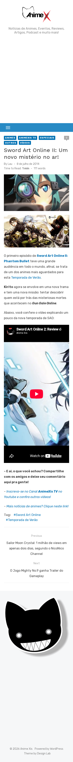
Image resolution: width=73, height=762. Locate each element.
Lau (10, 164)
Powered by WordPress (49, 749)
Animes (10, 137)
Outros (10, 142)
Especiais (47, 137)
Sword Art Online (28, 515)
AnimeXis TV (27, 137)
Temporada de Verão (26, 277)
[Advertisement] (36, 78)
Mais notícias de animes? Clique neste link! (37, 506)
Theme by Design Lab (37, 753)
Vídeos (25, 142)
